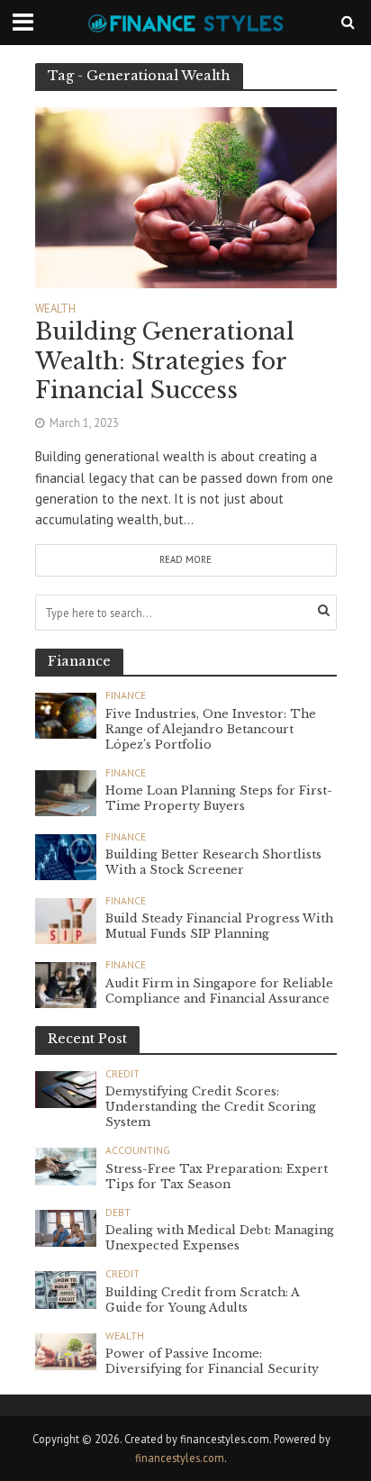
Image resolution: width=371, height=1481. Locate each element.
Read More (185, 559)
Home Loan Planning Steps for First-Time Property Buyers (218, 798)
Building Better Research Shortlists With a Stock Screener (213, 862)
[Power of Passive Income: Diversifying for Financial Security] (66, 1350)
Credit (122, 1074)
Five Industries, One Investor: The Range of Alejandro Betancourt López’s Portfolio (210, 729)
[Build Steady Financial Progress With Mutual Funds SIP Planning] (66, 920)
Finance (125, 695)
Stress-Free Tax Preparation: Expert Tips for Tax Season (216, 1176)
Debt (118, 1212)
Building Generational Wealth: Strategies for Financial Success (164, 361)
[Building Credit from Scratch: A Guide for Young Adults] (66, 1288)
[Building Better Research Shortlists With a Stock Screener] (66, 856)
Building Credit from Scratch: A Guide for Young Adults (202, 1300)
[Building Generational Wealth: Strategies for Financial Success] (186, 195)
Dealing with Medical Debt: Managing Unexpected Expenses (219, 1237)
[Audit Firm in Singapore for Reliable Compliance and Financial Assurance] (66, 984)
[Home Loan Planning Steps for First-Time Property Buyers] (66, 792)
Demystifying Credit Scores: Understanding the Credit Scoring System (210, 1107)
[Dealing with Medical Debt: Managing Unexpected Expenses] (66, 1227)
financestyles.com (179, 1457)
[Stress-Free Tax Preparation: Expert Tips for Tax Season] (66, 1165)
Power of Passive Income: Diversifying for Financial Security (212, 1361)
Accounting (137, 1150)
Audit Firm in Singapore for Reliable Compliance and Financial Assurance (219, 991)
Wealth (55, 309)
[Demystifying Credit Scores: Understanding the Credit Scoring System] (66, 1088)
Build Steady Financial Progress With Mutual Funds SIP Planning (219, 926)
